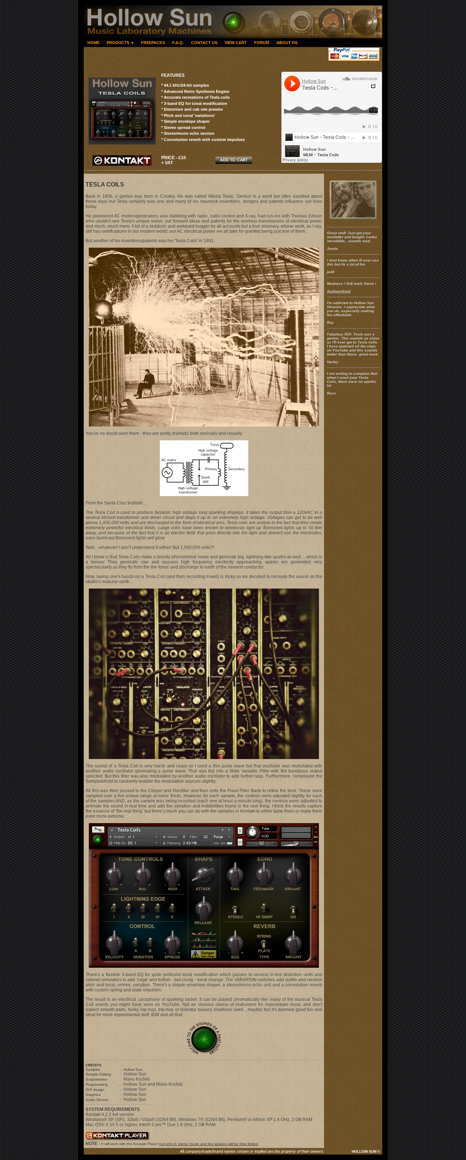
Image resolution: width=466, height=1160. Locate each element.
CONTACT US (204, 42)
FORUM (261, 42)
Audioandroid (339, 291)
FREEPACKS (153, 42)
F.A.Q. (178, 42)
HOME (93, 42)
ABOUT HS (286, 42)
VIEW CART (236, 42)
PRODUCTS (120, 42)
